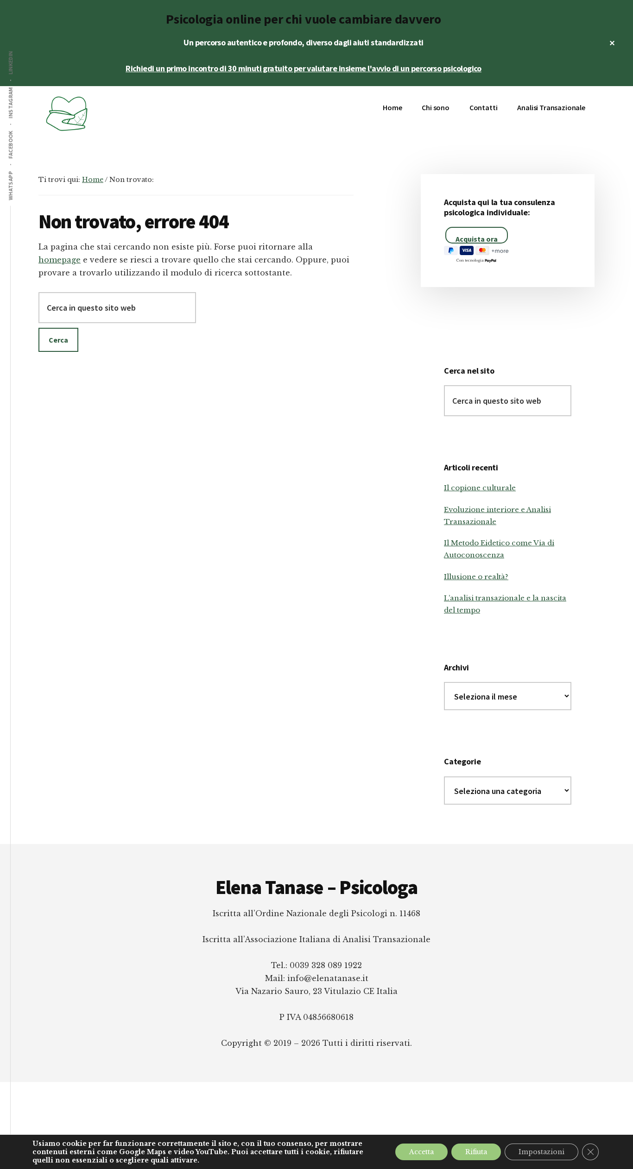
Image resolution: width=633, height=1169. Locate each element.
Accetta (421, 1152)
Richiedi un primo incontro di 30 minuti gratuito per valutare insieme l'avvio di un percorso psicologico (303, 68)
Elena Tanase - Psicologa (107, 113)
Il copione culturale (480, 487)
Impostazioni (541, 1152)
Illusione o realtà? (476, 576)
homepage (59, 259)
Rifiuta (476, 1152)
